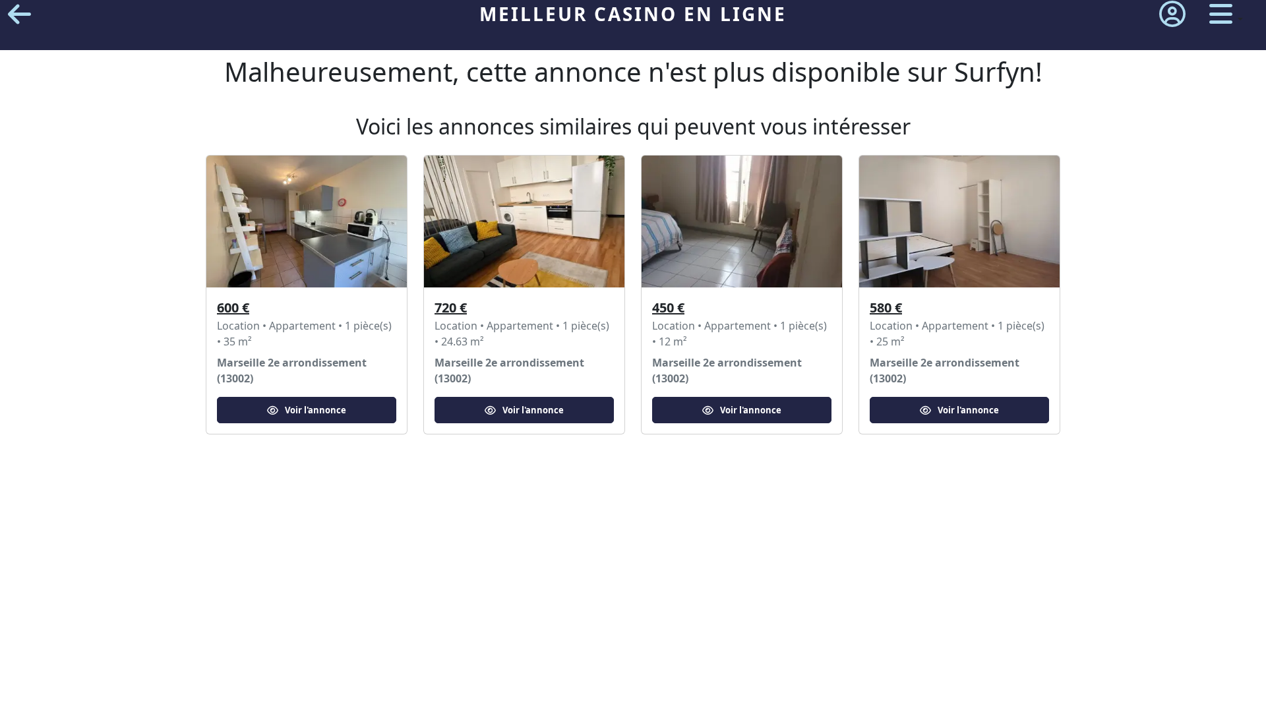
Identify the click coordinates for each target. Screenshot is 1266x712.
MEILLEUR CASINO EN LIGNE (633, 13)
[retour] (19, 14)
